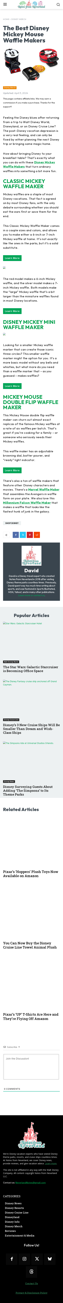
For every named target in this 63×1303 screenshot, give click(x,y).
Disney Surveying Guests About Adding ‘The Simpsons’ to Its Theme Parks (28, 790)
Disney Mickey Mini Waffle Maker (29, 324)
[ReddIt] (37, 535)
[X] (23, 535)
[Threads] (31, 1272)
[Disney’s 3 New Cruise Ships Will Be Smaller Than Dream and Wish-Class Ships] (31, 700)
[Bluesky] (49, 1259)
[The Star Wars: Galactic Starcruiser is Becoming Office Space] (31, 642)
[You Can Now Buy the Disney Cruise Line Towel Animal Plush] (31, 913)
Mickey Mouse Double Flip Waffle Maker (30, 402)
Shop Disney (12, 523)
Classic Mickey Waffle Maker (24, 184)
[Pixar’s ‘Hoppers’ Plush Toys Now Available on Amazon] (31, 841)
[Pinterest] (30, 535)
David (31, 570)
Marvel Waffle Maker (43, 489)
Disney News (9, 781)
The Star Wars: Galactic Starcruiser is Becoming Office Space (30, 669)
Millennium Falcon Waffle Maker (27, 503)
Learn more (51, 1163)
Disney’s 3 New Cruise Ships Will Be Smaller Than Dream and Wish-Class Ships (31, 729)
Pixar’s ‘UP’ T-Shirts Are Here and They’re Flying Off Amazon (31, 1016)
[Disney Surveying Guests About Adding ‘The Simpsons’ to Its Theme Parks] (31, 762)
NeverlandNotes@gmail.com (30, 1182)
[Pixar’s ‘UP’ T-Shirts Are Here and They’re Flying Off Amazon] (31, 984)
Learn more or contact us (31, 595)
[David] (31, 556)
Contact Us (31, 1283)
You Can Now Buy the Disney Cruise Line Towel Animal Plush (30, 945)
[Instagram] (24, 1259)
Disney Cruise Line (11, 720)
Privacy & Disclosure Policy (31, 1292)
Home (6, 19)
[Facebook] (16, 535)
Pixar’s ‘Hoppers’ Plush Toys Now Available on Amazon (30, 873)
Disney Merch (18, 19)
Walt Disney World (11, 662)
